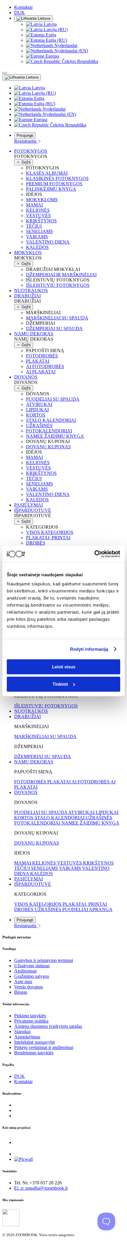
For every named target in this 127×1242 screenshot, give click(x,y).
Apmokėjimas (27, 1036)
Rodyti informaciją (89, 649)
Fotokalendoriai (49, 430)
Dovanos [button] (26, 376)
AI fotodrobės (45, 366)
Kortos (35, 414)
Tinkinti (60, 684)
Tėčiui (34, 226)
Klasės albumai (47, 173)
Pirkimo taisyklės (30, 1015)
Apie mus (23, 981)
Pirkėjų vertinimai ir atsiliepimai (43, 1047)
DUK (19, 12)
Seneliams (39, 231)
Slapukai (22, 1031)
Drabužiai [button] (27, 295)
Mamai (34, 204)
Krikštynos (41, 220)
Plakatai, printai (48, 537)
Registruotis (26, 141)
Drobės (35, 542)
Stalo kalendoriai (51, 420)
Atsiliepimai (25, 970)
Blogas (20, 992)
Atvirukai (39, 404)
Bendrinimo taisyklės (33, 1052)
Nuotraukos (31, 290)
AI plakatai (41, 371)
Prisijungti (25, 135)
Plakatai (37, 361)
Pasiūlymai (28, 504)
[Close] (4, 73)
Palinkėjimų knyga (51, 189)
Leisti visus (63, 666)
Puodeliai (75, 909)
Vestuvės (38, 215)
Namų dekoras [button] (33, 333)
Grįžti (25, 162)
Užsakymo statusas (32, 965)
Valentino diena (48, 241)
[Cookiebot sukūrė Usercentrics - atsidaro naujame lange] (94, 554)
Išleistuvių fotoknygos (57, 285)
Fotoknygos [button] (30, 151)
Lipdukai (37, 409)
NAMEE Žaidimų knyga (55, 436)
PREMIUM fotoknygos (54, 183)
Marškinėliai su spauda (57, 317)
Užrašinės (39, 425)
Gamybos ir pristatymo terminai (43, 960)
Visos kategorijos (49, 532)
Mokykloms (42, 199)
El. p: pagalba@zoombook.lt (41, 1188)
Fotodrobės (42, 355)
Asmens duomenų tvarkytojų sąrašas (48, 1026)
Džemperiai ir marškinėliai (61, 274)
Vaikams (37, 236)
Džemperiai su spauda (54, 328)
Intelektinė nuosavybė (34, 1042)
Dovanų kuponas (48, 446)
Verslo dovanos (28, 986)
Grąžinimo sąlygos (31, 976)
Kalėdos (37, 247)
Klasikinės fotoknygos (57, 178)
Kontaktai (23, 7)
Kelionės (38, 210)
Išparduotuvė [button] (32, 510)
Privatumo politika (31, 1020)
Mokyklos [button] (28, 252)
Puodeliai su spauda (52, 399)
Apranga (101, 909)
